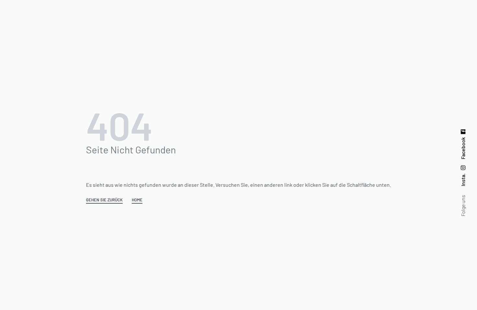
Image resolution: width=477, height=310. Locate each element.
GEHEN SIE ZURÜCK (104, 200)
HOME (137, 200)
